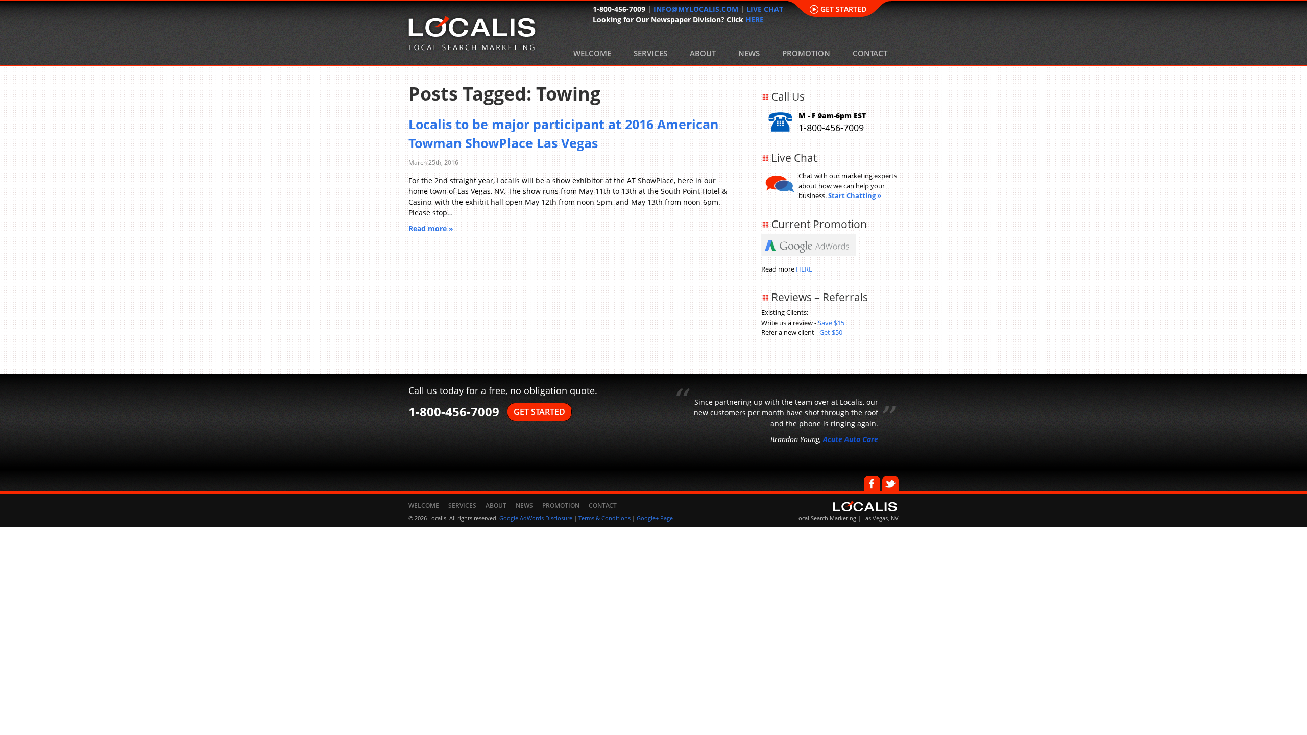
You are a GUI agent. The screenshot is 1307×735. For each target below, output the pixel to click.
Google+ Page (655, 518)
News (749, 53)
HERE (754, 19)
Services (650, 53)
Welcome (592, 53)
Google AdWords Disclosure (535, 518)
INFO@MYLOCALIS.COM (696, 9)
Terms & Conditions (604, 518)
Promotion (806, 53)
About (703, 53)
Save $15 (831, 322)
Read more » (430, 228)
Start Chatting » (854, 195)
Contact (870, 53)
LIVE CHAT (764, 9)
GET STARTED (539, 412)
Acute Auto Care (850, 439)
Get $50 (830, 332)
